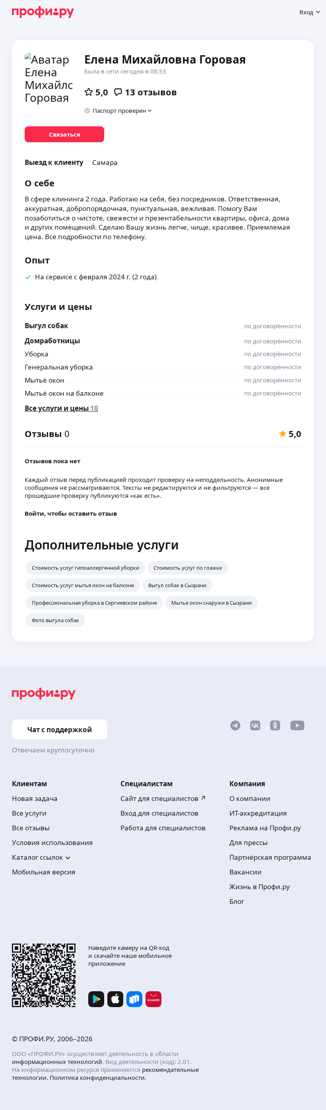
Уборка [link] (37, 353)
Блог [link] (236, 901)
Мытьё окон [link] (44, 380)
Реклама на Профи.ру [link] (265, 827)
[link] (64, 134)
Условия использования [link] (52, 842)
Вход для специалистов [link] (159, 813)
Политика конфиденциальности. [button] (98, 1077)
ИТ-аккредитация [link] (258, 813)
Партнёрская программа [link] (270, 857)
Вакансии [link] (245, 871)
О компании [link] (249, 798)
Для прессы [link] (248, 842)
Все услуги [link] (29, 813)
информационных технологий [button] (57, 1062)
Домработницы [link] (52, 340)
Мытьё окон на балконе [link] (64, 393)
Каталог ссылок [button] (37, 857)
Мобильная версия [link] (44, 871)
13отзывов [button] (151, 91)
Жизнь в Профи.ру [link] (259, 886)
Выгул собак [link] (46, 325)
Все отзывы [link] (31, 827)
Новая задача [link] (35, 798)
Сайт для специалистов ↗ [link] (163, 798)
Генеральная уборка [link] (59, 366)
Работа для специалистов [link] (163, 827)
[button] (118, 110)
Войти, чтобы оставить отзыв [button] (71, 513)
